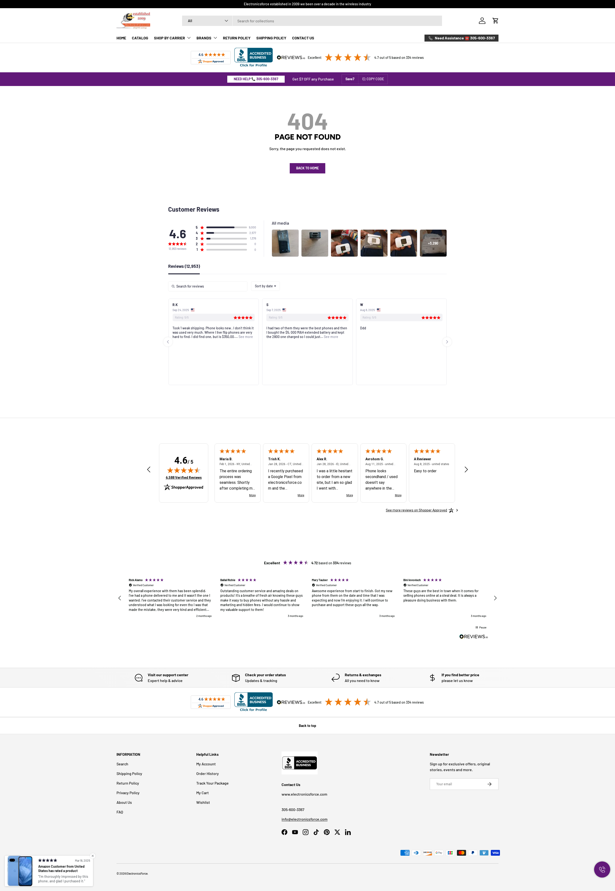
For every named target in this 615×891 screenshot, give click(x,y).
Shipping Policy (129, 773)
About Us (124, 802)
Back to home (307, 168)
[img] (184, 470)
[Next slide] (447, 341)
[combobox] (312, 21)
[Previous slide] (167, 341)
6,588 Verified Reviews (184, 477)
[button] (495, 20)
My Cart (202, 792)
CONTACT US (303, 38)
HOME (121, 38)
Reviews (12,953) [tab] (184, 266)
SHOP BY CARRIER (169, 38)
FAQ (120, 812)
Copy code (375, 79)
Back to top (307, 726)
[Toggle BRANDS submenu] (215, 38)
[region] (307, 598)
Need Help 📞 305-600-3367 (256, 79)
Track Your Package (212, 783)
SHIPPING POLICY (271, 38)
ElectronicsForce (137, 873)
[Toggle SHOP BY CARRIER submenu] (189, 38)
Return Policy (128, 783)
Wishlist (203, 802)
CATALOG (140, 38)
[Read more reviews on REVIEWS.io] (473, 637)
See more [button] (245, 337)
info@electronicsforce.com (304, 819)
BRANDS (204, 38)
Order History (207, 773)
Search (122, 764)
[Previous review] (148, 470)
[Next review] (466, 470)
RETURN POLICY (237, 38)
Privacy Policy (128, 792)
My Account (206, 764)
